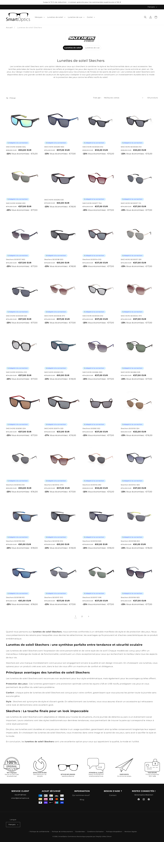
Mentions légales (131, 831)
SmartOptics (62, 836)
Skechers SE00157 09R (91, 597)
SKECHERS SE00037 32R (131, 259)
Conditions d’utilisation (95, 831)
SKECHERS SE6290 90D (54, 147)
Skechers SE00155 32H (130, 428)
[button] (39, 17)
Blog (82, 799)
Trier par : (97, 98)
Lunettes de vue (92, 48)
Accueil (9, 27)
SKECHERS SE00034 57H (131, 316)
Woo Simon (107, 836)
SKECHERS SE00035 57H (54, 316)
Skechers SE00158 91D (15, 597)
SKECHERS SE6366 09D (92, 372)
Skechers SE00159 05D (15, 541)
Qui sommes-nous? (81, 795)
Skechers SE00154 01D (91, 259)
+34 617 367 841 (20, 795)
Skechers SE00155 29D (91, 485)
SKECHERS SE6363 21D (53, 372)
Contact (112, 795)
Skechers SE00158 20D (130, 541)
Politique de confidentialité (39, 831)
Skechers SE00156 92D (130, 597)
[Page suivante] (88, 616)
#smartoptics (139, 795)
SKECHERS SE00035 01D (92, 316)
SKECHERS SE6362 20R (15, 203)
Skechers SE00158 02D (53, 259)
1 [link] (75, 616)
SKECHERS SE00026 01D (131, 147)
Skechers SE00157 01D (53, 597)
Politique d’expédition (114, 831)
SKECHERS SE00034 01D (16, 372)
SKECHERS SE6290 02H (16, 428)
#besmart (149, 795)
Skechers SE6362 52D (91, 428)
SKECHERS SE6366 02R (130, 372)
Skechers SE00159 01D (53, 541)
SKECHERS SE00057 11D (131, 203)
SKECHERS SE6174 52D (54, 428)
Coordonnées (80, 831)
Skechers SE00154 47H (54, 485)
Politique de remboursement (62, 831)
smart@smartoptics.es (20, 798)
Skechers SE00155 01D (15, 485)
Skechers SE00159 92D (91, 541)
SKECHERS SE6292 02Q (16, 147)
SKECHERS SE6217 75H (92, 203)
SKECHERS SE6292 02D (54, 200)
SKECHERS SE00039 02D (16, 316)
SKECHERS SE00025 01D (92, 147)
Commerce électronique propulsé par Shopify (84, 836)
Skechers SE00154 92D (130, 485)
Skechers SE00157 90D (15, 259)
